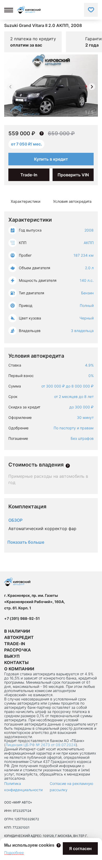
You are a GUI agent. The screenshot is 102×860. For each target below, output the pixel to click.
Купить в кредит (51, 159)
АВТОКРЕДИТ (19, 637)
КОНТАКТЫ (16, 662)
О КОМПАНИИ (19, 668)
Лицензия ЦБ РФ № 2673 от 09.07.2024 (40, 745)
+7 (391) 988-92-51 (22, 618)
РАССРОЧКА (17, 650)
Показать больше (25, 542)
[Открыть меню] (8, 10)
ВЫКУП (12, 656)
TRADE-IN (14, 643)
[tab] (25, 201)
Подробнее (14, 852)
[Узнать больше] (68, 466)
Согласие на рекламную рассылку (71, 786)
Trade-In (28, 174)
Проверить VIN (73, 174)
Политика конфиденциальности (23, 786)
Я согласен (80, 848)
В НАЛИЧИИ (17, 631)
